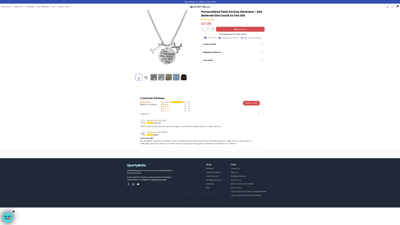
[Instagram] (133, 184)
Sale (38, 7)
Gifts (53, 7)
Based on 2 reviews (148, 104)
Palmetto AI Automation (210, 199)
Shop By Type (18, 7)
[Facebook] (128, 184)
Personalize (45, 7)
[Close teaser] (13, 211)
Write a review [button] (251, 103)
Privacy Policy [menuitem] (236, 188)
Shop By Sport (6, 7)
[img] (152, 120)
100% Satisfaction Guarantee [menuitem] (242, 184)
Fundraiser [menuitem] (210, 184)
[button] (206, 19)
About (67, 7)
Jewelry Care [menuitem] (236, 180)
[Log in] (387, 7)
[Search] (392, 7)
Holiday (61, 7)
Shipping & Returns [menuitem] (238, 176)
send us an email (159, 179)
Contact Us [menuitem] (235, 168)
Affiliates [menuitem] (209, 168)
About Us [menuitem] (234, 172)
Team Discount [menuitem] (212, 176)
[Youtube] (138, 184)
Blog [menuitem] (207, 188)
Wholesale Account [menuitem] (213, 180)
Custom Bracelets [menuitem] (213, 172)
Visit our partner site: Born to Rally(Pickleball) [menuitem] (248, 192)
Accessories (30, 7)
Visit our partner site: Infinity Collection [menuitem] (246, 195)
